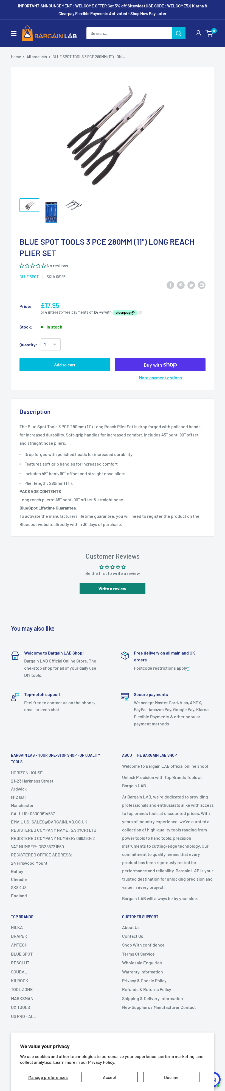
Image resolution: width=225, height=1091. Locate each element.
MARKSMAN (22, 998)
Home (16, 56)
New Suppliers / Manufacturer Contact (159, 1007)
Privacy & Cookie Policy (144, 980)
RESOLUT (20, 962)
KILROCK (19, 980)
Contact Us (132, 936)
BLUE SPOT (29, 276)
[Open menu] (13, 33)
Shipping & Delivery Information (152, 998)
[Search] (178, 33)
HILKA (17, 927)
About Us (131, 927)
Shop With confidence (143, 944)
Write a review (112, 588)
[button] (32, 265)
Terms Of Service (138, 953)
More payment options (160, 377)
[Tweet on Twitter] (191, 284)
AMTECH (19, 944)
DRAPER (19, 936)
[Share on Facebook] (170, 284)
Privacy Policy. (101, 1062)
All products (37, 56)
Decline (171, 1077)
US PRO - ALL (23, 1016)
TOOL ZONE (22, 989)
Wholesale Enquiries (142, 962)
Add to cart (64, 364)
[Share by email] (202, 284)
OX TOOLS (20, 1007)
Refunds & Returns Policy (146, 989)
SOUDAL (19, 971)
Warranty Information (142, 971)
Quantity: (28, 344)
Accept (110, 1077)
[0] (209, 33)
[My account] (198, 33)
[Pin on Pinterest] (181, 284)
